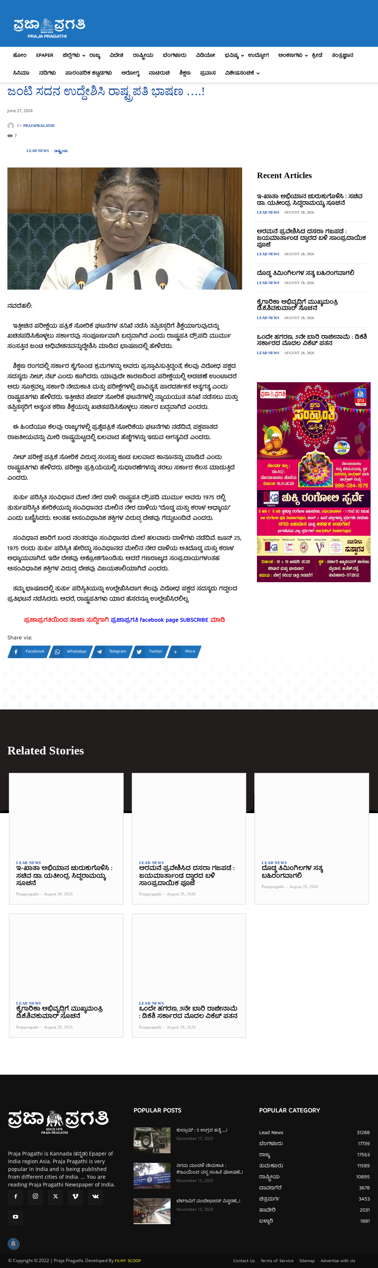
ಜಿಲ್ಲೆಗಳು (71, 55)
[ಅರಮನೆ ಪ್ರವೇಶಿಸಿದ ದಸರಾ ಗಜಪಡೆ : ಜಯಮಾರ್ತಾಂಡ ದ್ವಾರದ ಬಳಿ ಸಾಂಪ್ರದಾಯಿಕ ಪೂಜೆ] (189, 813)
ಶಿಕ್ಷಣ (184, 73)
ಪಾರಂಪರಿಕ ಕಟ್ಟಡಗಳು (88, 73)
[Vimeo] (75, 1197)
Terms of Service (277, 1261)
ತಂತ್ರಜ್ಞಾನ (342, 55)
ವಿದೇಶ (116, 55)
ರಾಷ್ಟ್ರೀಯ (143, 55)
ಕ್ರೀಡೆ (317, 55)
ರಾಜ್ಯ (94, 55)
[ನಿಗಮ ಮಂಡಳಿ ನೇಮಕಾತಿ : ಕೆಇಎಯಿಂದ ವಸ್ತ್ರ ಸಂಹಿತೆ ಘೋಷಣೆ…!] (152, 1176)
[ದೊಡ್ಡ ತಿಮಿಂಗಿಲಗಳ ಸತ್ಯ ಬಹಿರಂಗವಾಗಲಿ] (311, 813)
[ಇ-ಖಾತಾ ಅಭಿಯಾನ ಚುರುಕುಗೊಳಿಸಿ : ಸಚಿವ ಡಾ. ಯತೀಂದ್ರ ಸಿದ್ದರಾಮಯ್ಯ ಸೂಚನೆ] (66, 813)
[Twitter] (55, 1197)
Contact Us (244, 1261)
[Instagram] (35, 1197)
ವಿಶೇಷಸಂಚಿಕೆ (239, 73)
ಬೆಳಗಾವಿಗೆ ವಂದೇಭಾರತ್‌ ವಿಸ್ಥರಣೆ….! (208, 1201)
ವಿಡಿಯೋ (205, 55)
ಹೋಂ (20, 55)
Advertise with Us (338, 1261)
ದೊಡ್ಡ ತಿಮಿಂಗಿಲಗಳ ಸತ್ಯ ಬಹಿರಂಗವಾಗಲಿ (305, 274)
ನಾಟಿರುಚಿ (159, 73)
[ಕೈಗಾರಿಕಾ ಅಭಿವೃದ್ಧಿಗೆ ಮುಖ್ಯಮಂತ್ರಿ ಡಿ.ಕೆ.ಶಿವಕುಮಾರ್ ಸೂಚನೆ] (66, 954)
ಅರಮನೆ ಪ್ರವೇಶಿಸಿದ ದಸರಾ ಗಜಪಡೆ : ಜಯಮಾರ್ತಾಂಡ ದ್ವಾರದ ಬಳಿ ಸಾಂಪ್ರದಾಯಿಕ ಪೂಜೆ (311, 238)
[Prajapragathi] (12, 125)
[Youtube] (15, 1217)
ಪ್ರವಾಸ (208, 73)
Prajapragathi (39, 126)
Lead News (38, 151)
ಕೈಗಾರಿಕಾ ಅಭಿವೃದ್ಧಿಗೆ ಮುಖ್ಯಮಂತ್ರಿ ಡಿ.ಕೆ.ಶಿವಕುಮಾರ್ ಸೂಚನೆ (297, 305)
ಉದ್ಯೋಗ (258, 55)
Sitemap (307, 1261)
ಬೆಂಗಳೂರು (174, 55)
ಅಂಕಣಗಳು (290, 55)
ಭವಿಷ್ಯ (231, 55)
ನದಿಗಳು (47, 73)
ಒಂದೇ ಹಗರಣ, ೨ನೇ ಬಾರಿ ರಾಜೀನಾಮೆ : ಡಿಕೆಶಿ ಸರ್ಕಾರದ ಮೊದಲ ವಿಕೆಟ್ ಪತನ (312, 340)
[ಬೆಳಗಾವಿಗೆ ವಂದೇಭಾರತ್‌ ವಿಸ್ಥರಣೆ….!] (152, 1211)
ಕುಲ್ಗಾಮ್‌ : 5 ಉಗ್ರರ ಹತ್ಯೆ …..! (201, 1130)
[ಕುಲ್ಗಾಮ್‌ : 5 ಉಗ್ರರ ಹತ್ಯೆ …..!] (152, 1140)
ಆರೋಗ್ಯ (130, 73)
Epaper (44, 55)
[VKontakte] (95, 1197)
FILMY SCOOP (128, 1261)
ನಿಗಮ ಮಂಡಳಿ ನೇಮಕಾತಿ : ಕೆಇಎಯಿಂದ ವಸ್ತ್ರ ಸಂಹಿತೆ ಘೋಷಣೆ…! (209, 1169)
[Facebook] (15, 1197)
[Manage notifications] (13, 1244)
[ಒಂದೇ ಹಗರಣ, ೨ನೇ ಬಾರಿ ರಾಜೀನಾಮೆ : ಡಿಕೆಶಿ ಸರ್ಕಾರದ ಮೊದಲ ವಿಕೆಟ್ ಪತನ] (189, 954)
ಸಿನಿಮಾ (21, 73)
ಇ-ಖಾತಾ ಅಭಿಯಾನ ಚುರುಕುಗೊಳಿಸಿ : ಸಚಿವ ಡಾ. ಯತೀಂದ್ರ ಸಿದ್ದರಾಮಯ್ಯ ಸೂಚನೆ (309, 200)
